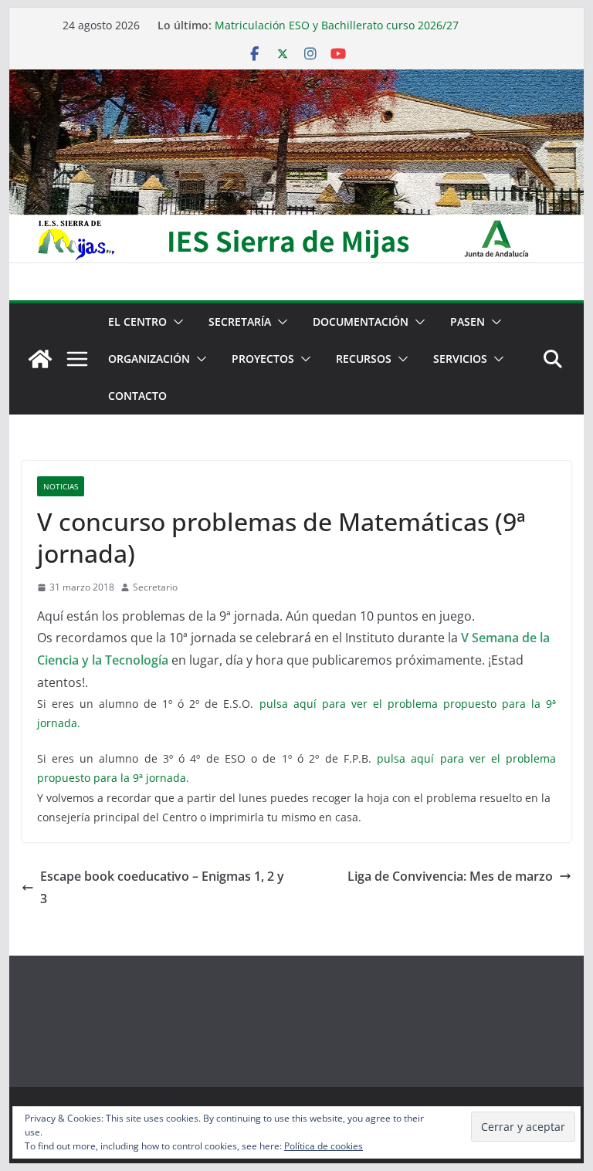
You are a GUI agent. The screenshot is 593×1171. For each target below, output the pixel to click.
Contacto (137, 395)
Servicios (460, 358)
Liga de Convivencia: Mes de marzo (450, 876)
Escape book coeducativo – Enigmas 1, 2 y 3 (162, 887)
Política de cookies (323, 1145)
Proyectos (263, 358)
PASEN (467, 321)
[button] (175, 322)
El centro (137, 321)
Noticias (60, 486)
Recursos (363, 358)
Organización (149, 358)
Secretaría (239, 321)
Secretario (155, 587)
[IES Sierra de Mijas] (297, 80)
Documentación (360, 321)
